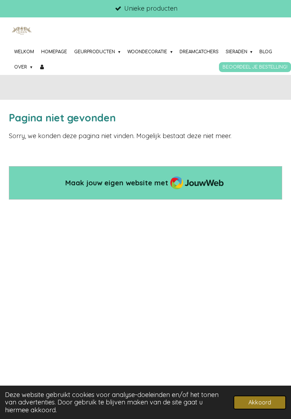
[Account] (42, 67)
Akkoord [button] (259, 402)
